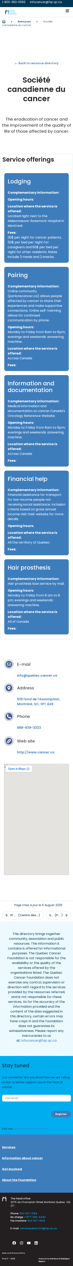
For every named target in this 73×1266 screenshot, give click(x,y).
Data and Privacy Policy (30, 1129)
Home (3, 21)
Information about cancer (22, 1158)
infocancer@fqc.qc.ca (39, 1040)
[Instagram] (21, 1243)
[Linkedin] (36, 1243)
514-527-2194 (28, 1213)
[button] (67, 10)
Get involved (12, 1169)
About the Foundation (19, 1180)
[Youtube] (28, 1243)
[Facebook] (14, 1243)
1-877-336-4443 (34, 1217)
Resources (24, 21)
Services (8, 1147)
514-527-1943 (36, 1220)
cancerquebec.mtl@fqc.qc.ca (38, 1228)
